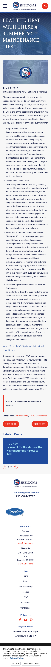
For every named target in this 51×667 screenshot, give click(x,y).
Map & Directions (25, 543)
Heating (25, 592)
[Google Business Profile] (31, 619)
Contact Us (25, 608)
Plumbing (25, 602)
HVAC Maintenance (38, 416)
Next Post (40, 424)
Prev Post (10, 424)
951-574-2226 (25, 496)
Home (25, 576)
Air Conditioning (21, 416)
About (25, 581)
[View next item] (16, 467)
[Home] (24, 6)
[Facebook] (19, 619)
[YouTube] (25, 619)
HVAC (25, 597)
